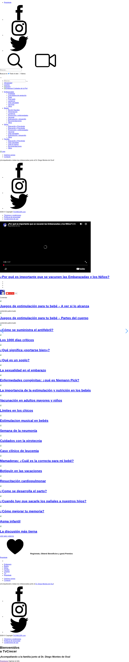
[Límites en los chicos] (1, 405)
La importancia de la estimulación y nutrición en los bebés (45, 390)
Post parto (11, 99)
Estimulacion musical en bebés (24, 420)
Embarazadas (9, 92)
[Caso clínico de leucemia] (1, 446)
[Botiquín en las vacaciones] (1, 466)
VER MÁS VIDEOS (7, 536)
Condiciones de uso (11, 219)
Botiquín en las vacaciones (21, 471)
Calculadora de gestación (17, 95)
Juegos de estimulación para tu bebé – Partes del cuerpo (44, 318)
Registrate (7, 2)
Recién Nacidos (14, 110)
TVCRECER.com (19, 212)
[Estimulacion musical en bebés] (1, 416)
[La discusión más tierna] (1, 526)
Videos (22, 74)
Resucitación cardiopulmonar (23, 481)
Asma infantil (10, 521)
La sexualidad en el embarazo (23, 370)
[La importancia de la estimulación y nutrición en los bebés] (1, 385)
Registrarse (4, 661)
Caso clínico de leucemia (19, 451)
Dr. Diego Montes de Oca (44, 584)
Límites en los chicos (16, 410)
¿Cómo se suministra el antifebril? (26, 330)
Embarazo (7, 564)
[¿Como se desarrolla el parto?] (1, 486)
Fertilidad (11, 93)
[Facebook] (19, 19)
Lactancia (11, 101)
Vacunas (11, 104)
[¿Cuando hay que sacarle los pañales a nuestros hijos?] (1, 496)
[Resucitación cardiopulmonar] (1, 476)
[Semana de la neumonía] (1, 426)
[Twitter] (19, 51)
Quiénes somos (9, 155)
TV (5, 573)
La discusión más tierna (18, 531)
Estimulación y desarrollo (17, 119)
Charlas (7, 85)
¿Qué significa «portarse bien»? (25, 350)
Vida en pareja (13, 144)
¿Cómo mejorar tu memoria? (22, 511)
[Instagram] (19, 35)
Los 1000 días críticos (17, 340)
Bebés (6, 108)
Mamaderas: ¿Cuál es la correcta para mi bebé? (37, 461)
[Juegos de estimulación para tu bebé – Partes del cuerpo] (1, 313)
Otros (10, 106)
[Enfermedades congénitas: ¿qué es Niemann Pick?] (1, 375)
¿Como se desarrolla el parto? (23, 491)
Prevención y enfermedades (18, 115)
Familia (6, 139)
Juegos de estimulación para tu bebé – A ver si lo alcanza (44, 306)
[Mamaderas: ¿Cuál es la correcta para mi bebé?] (1, 456)
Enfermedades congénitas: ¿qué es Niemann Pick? (39, 380)
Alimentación (12, 112)
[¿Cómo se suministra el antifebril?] (1, 325)
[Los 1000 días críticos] (1, 335)
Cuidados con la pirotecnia (21, 441)
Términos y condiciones (12, 215)
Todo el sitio (14, 74)
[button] (1, 77)
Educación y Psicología (16, 126)
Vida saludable (13, 103)
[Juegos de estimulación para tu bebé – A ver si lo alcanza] (1, 301)
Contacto (7, 157)
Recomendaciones (15, 121)
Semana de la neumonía (18, 430)
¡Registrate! (8, 83)
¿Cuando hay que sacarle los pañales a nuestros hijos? (43, 501)
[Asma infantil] (1, 516)
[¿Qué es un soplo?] (1, 355)
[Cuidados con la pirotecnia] (1, 436)
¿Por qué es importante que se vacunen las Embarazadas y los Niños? (54, 277)
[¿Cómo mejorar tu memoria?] (1, 506)
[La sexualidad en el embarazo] (1, 365)
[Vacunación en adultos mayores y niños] (1, 395)
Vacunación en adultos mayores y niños (31, 400)
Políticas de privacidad (12, 217)
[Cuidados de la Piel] (16, 88)
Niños (6, 124)
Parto (10, 97)
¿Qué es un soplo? (15, 360)
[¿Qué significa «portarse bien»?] (1, 345)
